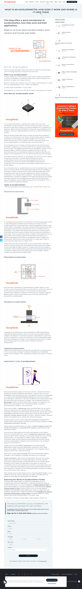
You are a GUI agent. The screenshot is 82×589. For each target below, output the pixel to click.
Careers (13, 574)
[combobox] (28, 549)
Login (64, 1)
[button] (5, 582)
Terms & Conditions (66, 574)
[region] (36, 581)
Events (51, 1)
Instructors (43, 1)
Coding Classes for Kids (41, 484)
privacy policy (43, 561)
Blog (48, 1)
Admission (31, 1)
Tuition (37, 1)
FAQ (76, 574)
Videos (56, 1)
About (7, 574)
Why (27, 1)
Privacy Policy (55, 574)
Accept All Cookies (52, 580)
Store (60, 1)
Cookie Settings (52, 583)
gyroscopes (8, 402)
